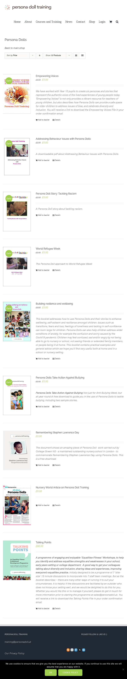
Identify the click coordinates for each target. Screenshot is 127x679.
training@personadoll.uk (18, 642)
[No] (123, 669)
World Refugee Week (48, 248)
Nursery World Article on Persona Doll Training (62, 487)
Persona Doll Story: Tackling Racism (56, 193)
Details (57, 120)
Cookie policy (70, 672)
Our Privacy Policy (14, 653)
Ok (50, 672)
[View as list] (82, 56)
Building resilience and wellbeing (54, 303)
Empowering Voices (47, 76)
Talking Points (43, 542)
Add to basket (43, 120)
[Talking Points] (17, 560)
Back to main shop (15, 48)
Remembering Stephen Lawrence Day (57, 432)
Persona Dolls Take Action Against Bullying (60, 377)
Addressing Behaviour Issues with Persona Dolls (63, 138)
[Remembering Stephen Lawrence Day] (17, 450)
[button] (117, 21)
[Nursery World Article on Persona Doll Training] (17, 505)
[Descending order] (40, 55)
